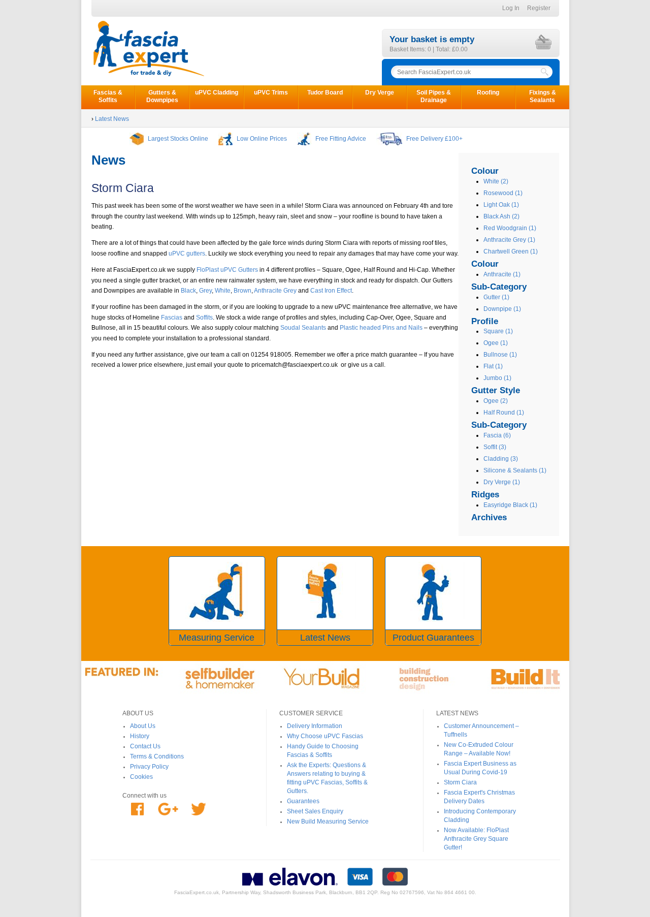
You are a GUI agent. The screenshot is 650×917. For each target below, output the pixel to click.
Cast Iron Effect (331, 290)
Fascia (497, 435)
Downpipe (502, 308)
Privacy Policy (149, 766)
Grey (205, 290)
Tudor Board (325, 92)
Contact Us (145, 746)
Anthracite (502, 274)
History (139, 736)
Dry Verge (379, 92)
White (495, 181)
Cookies (141, 776)
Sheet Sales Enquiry (315, 811)
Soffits (204, 317)
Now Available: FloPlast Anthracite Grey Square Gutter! (476, 839)
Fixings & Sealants (542, 96)
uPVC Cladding (216, 92)
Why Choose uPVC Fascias (325, 736)
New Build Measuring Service (328, 821)
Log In (510, 8)
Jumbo (497, 378)
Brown (241, 290)
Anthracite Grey (509, 239)
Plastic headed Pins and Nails (381, 327)
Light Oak (501, 204)
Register (538, 8)
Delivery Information (314, 726)
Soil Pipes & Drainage (433, 96)
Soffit (494, 447)
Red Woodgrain (509, 228)
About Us (142, 726)
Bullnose (500, 354)
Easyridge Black (510, 505)
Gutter (496, 297)
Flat (493, 366)
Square (498, 331)
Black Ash (501, 216)
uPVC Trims (271, 92)
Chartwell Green (510, 251)
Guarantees (303, 801)
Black (188, 290)
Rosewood (503, 193)
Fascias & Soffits (107, 96)
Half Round (503, 412)
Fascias (170, 317)
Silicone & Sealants (514, 470)
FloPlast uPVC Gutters (226, 269)
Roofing (488, 92)
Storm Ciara (460, 782)
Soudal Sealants (303, 327)
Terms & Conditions (157, 756)
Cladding (500, 458)
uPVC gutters (187, 253)
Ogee (495, 342)
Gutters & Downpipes (162, 96)
